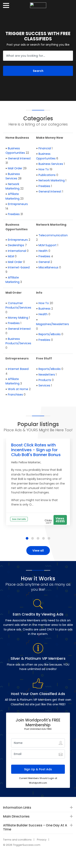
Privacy (41, 840)
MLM (11, 256)
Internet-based (19, 267)
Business (44, 309)
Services (44, 385)
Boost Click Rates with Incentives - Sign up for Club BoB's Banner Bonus (36, 449)
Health (43, 251)
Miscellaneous (48, 267)
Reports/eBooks (50, 334)
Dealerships (16, 245)
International (17, 251)
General (44, 262)
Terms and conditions (17, 840)
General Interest (19, 158)
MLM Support (48, 245)
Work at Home (18, 389)
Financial (45, 148)
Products (45, 380)
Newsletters (47, 375)
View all (38, 551)
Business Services (51, 164)
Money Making (18, 318)
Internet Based (18, 369)
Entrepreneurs (18, 204)
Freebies (14, 214)
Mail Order (15, 168)
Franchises (15, 395)
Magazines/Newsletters (52, 324)
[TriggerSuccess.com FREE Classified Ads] (38, 4)
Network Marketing (52, 180)
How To (44, 169)
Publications (47, 175)
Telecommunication (53, 235)
